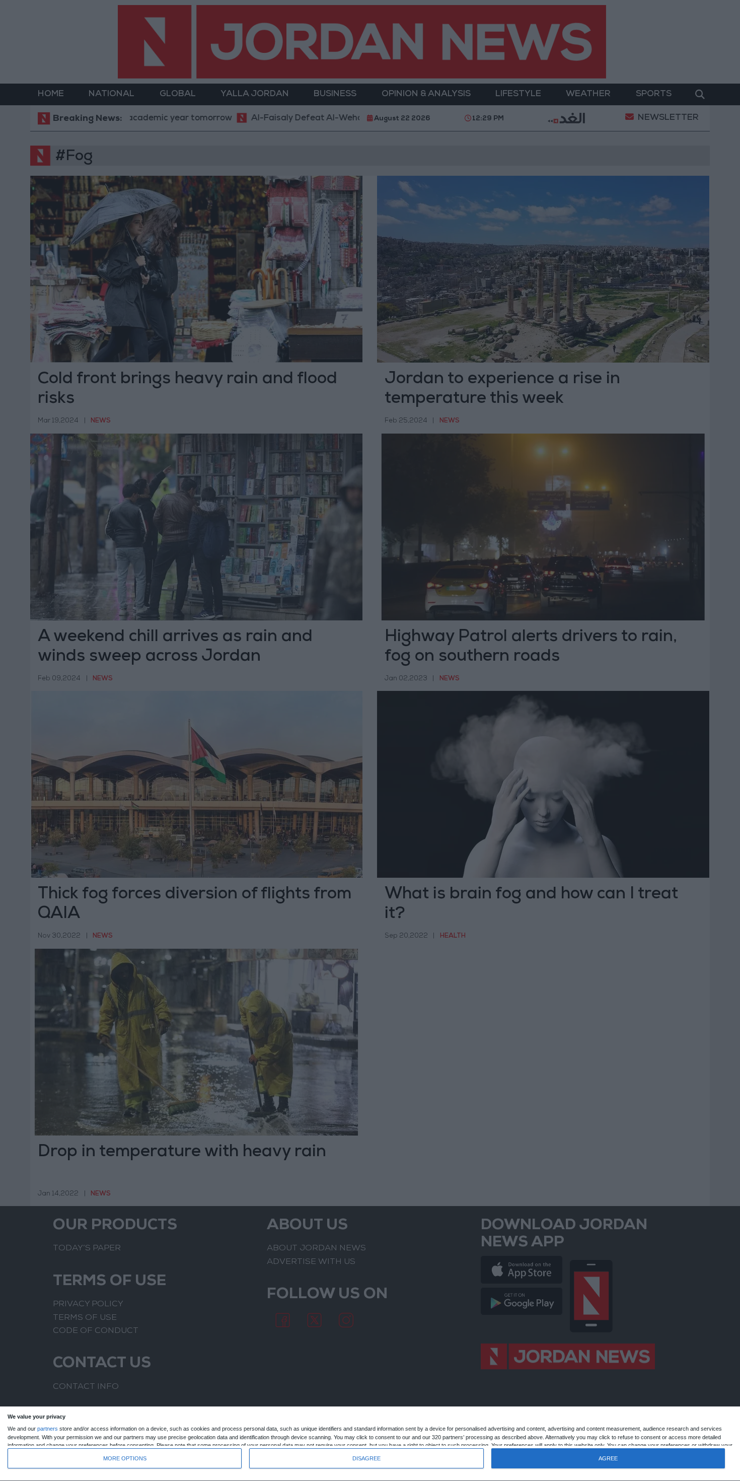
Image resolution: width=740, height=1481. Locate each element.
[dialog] (370, 1444)
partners (47, 1429)
